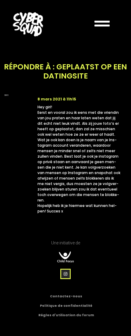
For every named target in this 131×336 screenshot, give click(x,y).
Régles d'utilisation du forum (66, 315)
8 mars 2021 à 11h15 (56, 99)
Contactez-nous (66, 296)
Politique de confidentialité (66, 305)
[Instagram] (65, 274)
